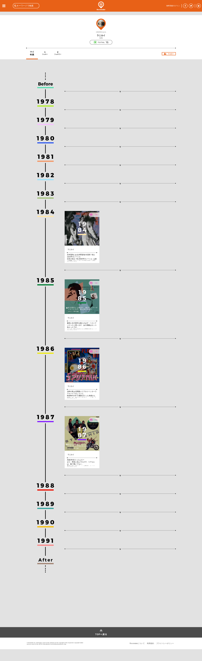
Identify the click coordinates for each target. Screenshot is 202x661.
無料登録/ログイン (173, 6)
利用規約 (150, 643)
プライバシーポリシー (165, 643)
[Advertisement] (43, 609)
